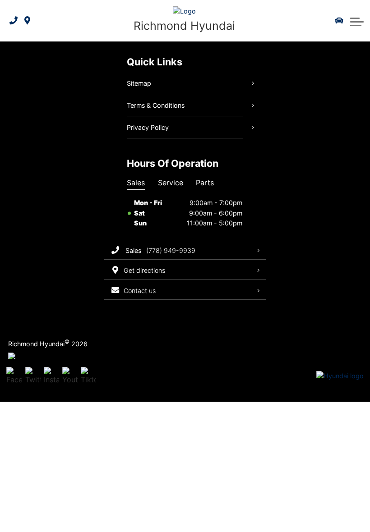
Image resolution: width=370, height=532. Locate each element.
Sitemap (139, 83)
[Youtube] (70, 376)
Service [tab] (170, 182)
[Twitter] (33, 376)
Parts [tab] (205, 182)
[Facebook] (14, 376)
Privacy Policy (148, 127)
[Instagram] (51, 376)
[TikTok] (88, 376)
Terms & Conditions (156, 105)
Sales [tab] (136, 182)
